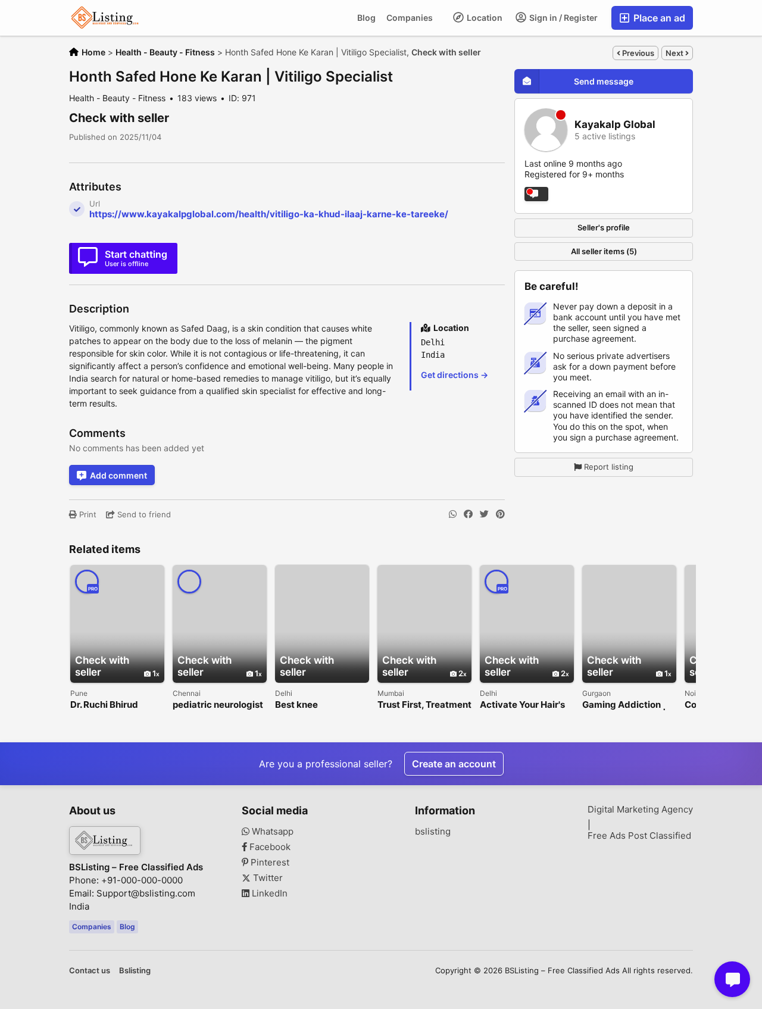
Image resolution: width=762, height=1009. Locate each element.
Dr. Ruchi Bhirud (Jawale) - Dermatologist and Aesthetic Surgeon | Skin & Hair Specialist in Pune (115, 705)
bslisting (433, 831)
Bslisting (135, 970)
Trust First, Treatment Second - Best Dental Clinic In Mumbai (424, 705)
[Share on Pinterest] (500, 514)
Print (86, 514)
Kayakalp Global (614, 124)
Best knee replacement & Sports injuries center (321, 705)
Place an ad (658, 18)
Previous (637, 53)
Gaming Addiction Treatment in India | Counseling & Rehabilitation (624, 705)
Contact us (89, 970)
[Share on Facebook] (468, 514)
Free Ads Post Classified (639, 835)
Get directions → (454, 375)
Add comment (118, 475)
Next (675, 53)
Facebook (269, 847)
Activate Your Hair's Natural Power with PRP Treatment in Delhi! (522, 705)
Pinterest (268, 862)
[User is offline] (536, 194)
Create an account (454, 764)
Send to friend (143, 514)
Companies (409, 18)
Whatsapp (271, 831)
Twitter (267, 878)
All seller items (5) (604, 251)
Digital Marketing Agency (640, 809)
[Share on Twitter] (484, 514)
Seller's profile (603, 227)
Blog (366, 18)
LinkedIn (268, 893)
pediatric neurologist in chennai (218, 705)
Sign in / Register (562, 18)
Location (483, 18)
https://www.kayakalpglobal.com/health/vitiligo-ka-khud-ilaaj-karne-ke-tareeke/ (268, 214)
